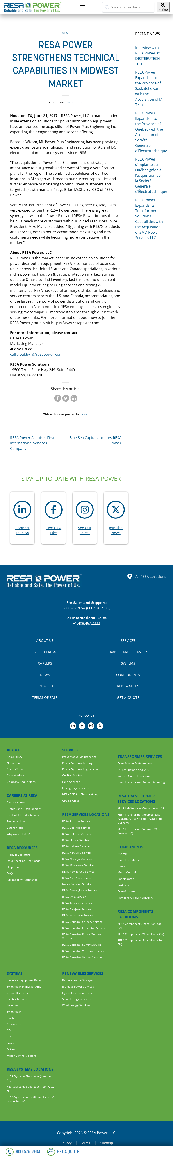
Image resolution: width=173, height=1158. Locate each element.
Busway (123, 854)
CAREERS (45, 663)
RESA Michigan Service (77, 859)
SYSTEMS (128, 663)
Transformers (127, 891)
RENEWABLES (128, 686)
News (66, 33)
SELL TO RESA (45, 652)
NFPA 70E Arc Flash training (80, 794)
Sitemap (106, 1142)
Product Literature (19, 855)
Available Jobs (16, 802)
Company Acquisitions (21, 782)
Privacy (66, 1143)
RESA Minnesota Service (78, 865)
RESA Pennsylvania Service (79, 890)
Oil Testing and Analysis (133, 770)
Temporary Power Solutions (136, 898)
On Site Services (72, 775)
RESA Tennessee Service (78, 903)
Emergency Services (75, 788)
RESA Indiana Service (76, 846)
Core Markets (16, 775)
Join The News (116, 530)
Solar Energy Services (76, 999)
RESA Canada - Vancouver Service (84, 951)
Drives (11, 1049)
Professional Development (24, 809)
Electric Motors (17, 999)
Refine (163, 9)
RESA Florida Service (75, 840)
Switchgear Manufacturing (24, 986)
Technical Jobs (16, 821)
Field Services (71, 782)
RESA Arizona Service (76, 821)
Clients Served (16, 769)
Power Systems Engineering (80, 769)
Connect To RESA (22, 530)
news (83, 414)
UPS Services (70, 801)
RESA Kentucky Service (77, 853)
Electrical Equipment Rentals (25, 980)
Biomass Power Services (78, 986)
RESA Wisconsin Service (77, 915)
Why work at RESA (18, 834)
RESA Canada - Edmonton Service (84, 928)
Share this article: (65, 388)
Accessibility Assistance (22, 880)
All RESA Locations (150, 576)
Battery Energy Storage (77, 980)
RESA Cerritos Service (76, 828)
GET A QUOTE (128, 697)
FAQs (10, 873)
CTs (9, 1030)
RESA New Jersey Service (78, 871)
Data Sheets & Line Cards (23, 861)
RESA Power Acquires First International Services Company (32, 443)
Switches (123, 885)
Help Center (15, 867)
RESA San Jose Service (76, 909)
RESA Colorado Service (77, 834)
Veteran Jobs (15, 828)
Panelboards (126, 879)
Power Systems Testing (77, 763)
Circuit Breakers (128, 860)
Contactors (14, 1024)
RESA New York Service (77, 878)
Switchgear (14, 1011)
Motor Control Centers (21, 1056)
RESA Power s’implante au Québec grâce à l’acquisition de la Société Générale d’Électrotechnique (151, 175)
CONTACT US (45, 686)
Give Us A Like (53, 530)
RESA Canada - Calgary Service (82, 922)
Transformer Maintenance (135, 763)
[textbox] (128, 7)
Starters (12, 1018)
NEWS (45, 674)
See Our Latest (84, 530)
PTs (9, 1037)
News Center (15, 763)
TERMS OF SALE (44, 697)
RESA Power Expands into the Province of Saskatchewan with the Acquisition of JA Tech (148, 88)
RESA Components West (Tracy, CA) (141, 934)
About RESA (14, 757)
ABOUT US (44, 640)
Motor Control (127, 872)
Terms (86, 1143)
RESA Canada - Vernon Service (82, 957)
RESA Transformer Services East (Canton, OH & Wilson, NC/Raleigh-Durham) (140, 819)
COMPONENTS (128, 674)
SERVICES (128, 640)
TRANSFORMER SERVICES (128, 652)
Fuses (121, 866)
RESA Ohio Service (74, 897)
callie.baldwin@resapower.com (36, 354)
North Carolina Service (77, 884)
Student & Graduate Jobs (23, 815)
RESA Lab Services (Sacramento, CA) (141, 808)
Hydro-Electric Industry (77, 993)
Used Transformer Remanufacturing (141, 782)
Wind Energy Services (76, 1005)
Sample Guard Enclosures (134, 776)
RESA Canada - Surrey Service (81, 945)
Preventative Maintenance (79, 757)
